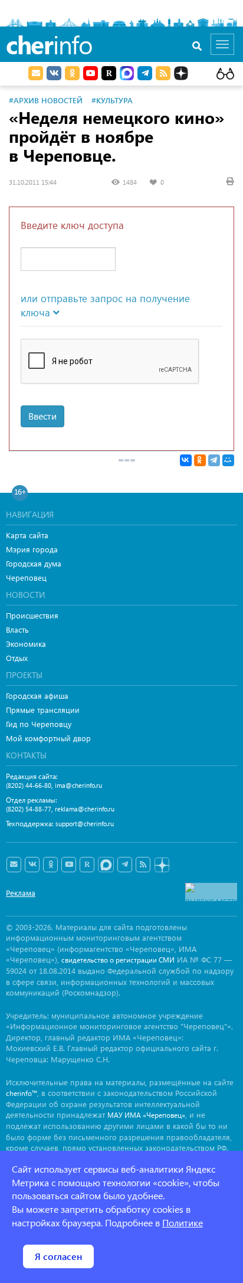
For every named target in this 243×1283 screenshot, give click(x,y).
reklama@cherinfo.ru (84, 809)
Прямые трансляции (43, 710)
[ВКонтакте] (186, 460)
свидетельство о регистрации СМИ (118, 959)
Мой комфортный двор (48, 738)
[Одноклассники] (200, 460)
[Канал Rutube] (108, 73)
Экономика (26, 644)
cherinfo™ (21, 1093)
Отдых (17, 658)
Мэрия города (32, 549)
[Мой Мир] (228, 460)
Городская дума (33, 563)
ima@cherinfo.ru (78, 785)
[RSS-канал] (143, 864)
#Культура (112, 100)
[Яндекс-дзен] (161, 865)
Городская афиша (37, 695)
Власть (17, 629)
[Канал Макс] (127, 74)
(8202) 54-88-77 (28, 809)
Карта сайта (27, 535)
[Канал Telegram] (124, 864)
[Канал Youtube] (90, 73)
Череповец (26, 577)
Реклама (20, 893)
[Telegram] (214, 460)
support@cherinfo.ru (84, 823)
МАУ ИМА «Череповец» (146, 1115)
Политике (182, 1222)
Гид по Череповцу (38, 724)
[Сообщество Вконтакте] (32, 864)
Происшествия (32, 615)
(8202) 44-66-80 (28, 785)
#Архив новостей (46, 100)
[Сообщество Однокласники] (72, 73)
